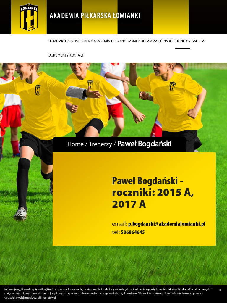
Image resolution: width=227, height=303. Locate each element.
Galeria (198, 41)
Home (53, 41)
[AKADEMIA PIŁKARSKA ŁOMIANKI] (29, 17)
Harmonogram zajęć (144, 41)
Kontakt (76, 55)
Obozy (87, 41)
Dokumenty (58, 55)
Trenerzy (182, 41)
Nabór (168, 41)
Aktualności (70, 41)
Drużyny (118, 41)
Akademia (102, 41)
